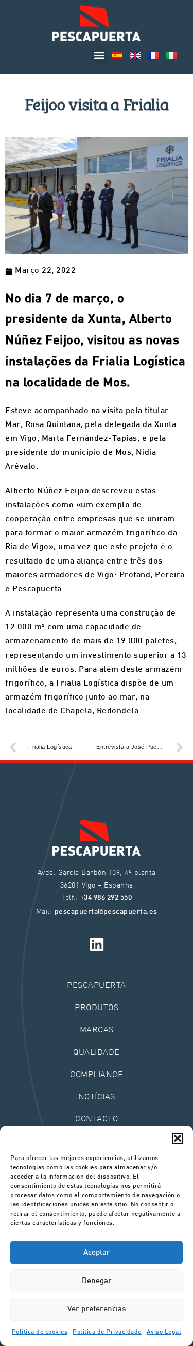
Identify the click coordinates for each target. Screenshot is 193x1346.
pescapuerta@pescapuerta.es (106, 912)
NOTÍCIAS (96, 1096)
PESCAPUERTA (96, 985)
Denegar (97, 1281)
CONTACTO (96, 1118)
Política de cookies (40, 1332)
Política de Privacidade (107, 1332)
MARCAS (97, 1029)
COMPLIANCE (96, 1074)
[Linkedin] (96, 944)
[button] (177, 1138)
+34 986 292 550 (106, 898)
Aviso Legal (164, 1332)
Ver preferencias (96, 1309)
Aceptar (96, 1252)
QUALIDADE (96, 1052)
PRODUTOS (96, 1007)
